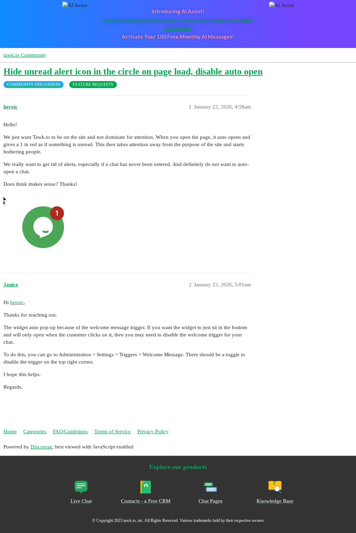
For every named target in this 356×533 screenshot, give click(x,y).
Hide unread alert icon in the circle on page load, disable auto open (132, 71)
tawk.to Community (25, 55)
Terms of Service (112, 431)
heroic (17, 302)
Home (10, 431)
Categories (34, 431)
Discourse (41, 447)
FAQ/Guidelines (70, 431)
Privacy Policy (153, 431)
